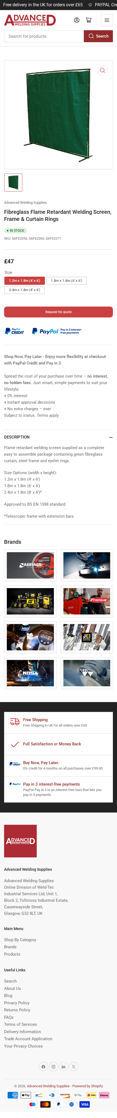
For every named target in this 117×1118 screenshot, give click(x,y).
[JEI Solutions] (86, 637)
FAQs (9, 1017)
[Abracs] (30, 565)
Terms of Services (20, 1024)
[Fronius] (86, 601)
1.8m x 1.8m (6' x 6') (66, 281)
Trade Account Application (28, 1038)
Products (12, 954)
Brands (10, 946)
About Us (12, 988)
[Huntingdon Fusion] (30, 637)
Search (102, 36)
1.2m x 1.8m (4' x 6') (24, 281)
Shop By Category (20, 939)
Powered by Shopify (87, 1086)
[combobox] (58, 36)
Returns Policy (17, 1010)
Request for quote (58, 312)
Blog (8, 995)
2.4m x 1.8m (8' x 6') (24, 290)
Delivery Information (22, 1031)
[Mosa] (30, 673)
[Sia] (86, 673)
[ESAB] (30, 601)
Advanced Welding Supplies (25, 202)
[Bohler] (86, 565)
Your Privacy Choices (23, 1046)
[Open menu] (107, 20)
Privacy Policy (16, 1002)
